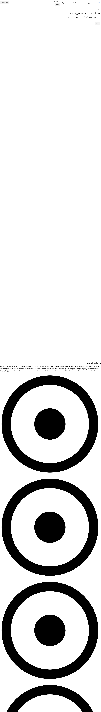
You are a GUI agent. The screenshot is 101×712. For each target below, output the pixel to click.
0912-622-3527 (5, 2)
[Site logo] (94, 2)
